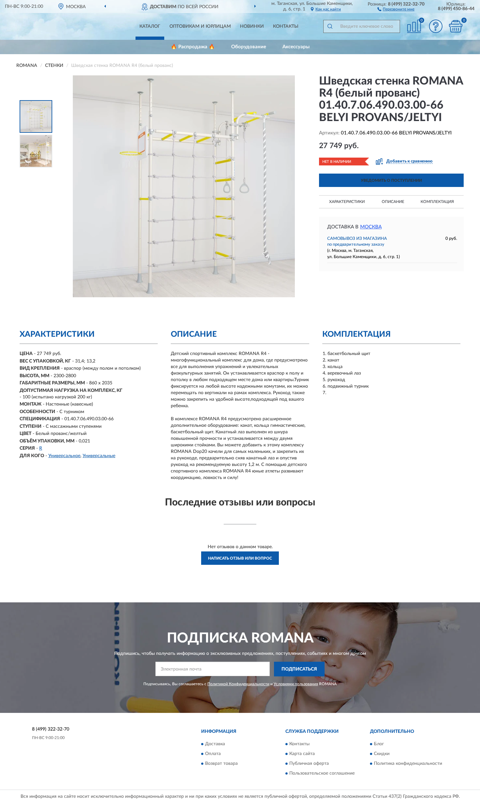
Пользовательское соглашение (322, 773)
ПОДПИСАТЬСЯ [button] (299, 669)
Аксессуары (296, 46)
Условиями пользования (296, 684)
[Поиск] (329, 26)
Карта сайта (302, 754)
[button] (395, 9)
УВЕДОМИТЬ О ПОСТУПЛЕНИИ (391, 180)
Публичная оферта (309, 764)
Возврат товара (221, 764)
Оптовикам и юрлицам (200, 26)
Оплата (213, 754)
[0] (455, 26)
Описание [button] (393, 202)
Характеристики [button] (347, 202)
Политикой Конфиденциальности (238, 684)
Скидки (382, 754)
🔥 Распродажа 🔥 (193, 46)
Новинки (252, 26)
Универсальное (64, 456)
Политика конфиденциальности (408, 764)
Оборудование (248, 46)
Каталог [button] (149, 26)
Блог (379, 744)
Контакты (285, 26)
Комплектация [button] (437, 202)
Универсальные (99, 456)
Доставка (215, 744)
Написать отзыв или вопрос (240, 558)
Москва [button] (371, 226)
